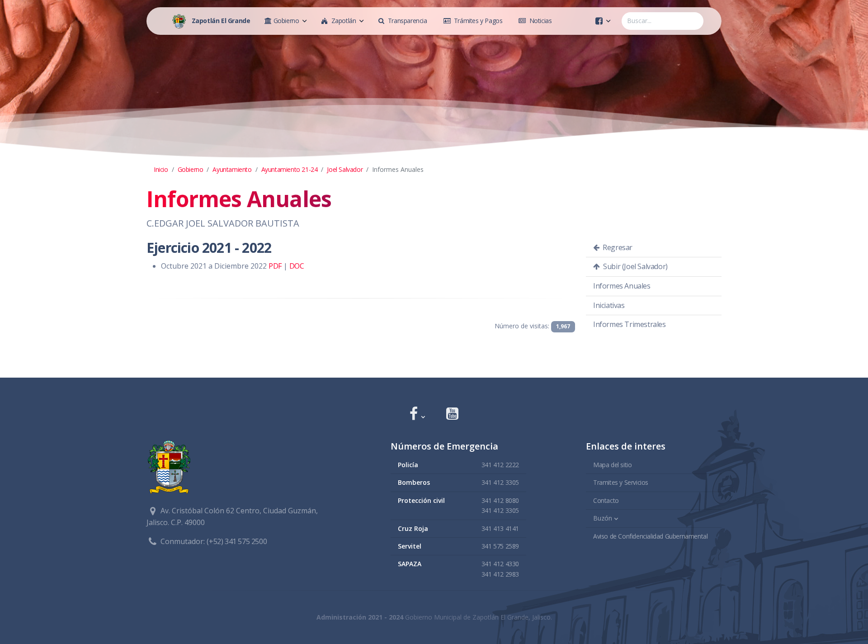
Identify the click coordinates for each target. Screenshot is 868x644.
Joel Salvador (345, 169)
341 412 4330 (500, 563)
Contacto (606, 500)
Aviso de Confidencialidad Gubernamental (650, 536)
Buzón (602, 518)
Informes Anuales (622, 286)
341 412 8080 (500, 500)
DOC (296, 266)
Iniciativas (609, 305)
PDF (275, 266)
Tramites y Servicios (620, 482)
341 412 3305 (500, 482)
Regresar (616, 247)
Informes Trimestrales (629, 324)
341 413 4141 (500, 528)
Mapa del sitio (612, 464)
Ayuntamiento (231, 169)
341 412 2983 (500, 574)
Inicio (161, 169)
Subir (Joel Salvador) (635, 266)
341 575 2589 (500, 546)
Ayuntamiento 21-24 (289, 169)
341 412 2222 (500, 464)
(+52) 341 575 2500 (237, 541)
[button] (417, 414)
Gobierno (190, 169)
